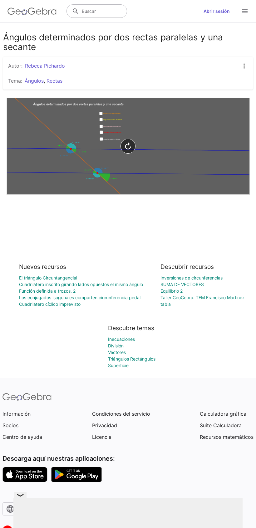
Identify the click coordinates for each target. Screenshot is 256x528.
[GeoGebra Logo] (32, 11)
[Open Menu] (245, 11)
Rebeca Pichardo (45, 66)
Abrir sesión (217, 11)
